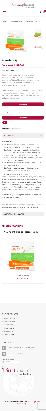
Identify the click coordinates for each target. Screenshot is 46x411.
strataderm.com (12, 205)
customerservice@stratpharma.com (19, 354)
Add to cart (23, 118)
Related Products (12, 226)
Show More (23, 104)
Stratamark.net (9, 328)
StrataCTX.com (9, 334)
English (7, 362)
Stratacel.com (8, 325)
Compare (4, 122)
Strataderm (16, 22)
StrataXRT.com (9, 331)
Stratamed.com (9, 321)
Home (4, 22)
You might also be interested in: (21, 231)
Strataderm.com (9, 318)
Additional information (14, 214)
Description (9, 136)
